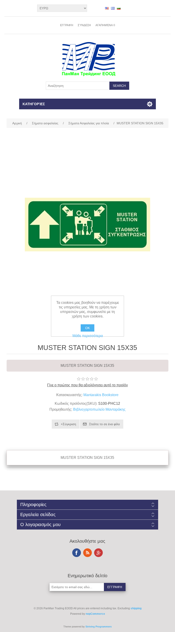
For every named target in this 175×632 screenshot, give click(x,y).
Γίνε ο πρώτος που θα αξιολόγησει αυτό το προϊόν (87, 385)
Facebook (76, 552)
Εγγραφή (66, 25)
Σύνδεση (84, 25)
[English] (107, 8)
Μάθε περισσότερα (87, 336)
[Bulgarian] (118, 8)
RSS (87, 552)
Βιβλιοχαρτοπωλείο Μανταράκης (99, 409)
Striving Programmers (98, 626)
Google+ (98, 552)
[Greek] (113, 8)
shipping (136, 608)
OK (87, 328)
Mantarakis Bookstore (100, 395)
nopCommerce (95, 613)
